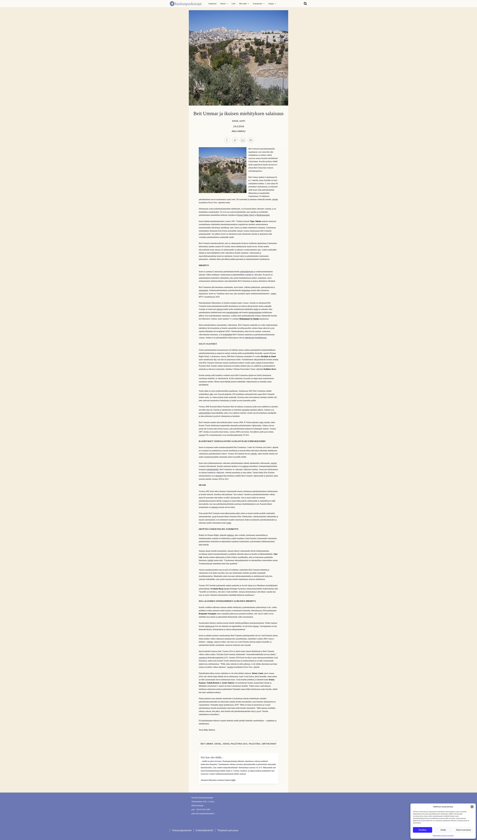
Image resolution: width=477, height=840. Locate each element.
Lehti (233, 4)
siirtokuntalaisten (255, 312)
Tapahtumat (212, 4)
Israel (218, 744)
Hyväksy (422, 830)
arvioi (214, 516)
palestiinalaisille (212, 469)
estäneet (245, 466)
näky (211, 394)
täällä (233, 780)
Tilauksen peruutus (227, 830)
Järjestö (222, 4)
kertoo (258, 363)
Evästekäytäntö (204, 830)
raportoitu (245, 410)
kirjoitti (210, 560)
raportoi (202, 435)
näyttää (275, 199)
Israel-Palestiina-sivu (235, 744)
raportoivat (203, 658)
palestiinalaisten (232, 312)
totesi (221, 705)
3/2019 (235, 121)
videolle (254, 454)
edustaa (256, 626)
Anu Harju (238, 131)
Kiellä (443, 830)
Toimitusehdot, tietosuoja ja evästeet (443, 835)
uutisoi (273, 294)
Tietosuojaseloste (182, 830)
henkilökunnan (261, 338)
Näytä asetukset (463, 830)
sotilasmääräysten (247, 272)
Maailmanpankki (263, 215)
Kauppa (271, 4)
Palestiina (254, 744)
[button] (472, 806)
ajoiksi (255, 309)
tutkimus (230, 535)
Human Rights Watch (245, 215)
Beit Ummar (207, 744)
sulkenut (219, 309)
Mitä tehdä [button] (243, 4)
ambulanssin (249, 338)
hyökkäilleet (227, 334)
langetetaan (245, 290)
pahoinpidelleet (205, 413)
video (261, 422)
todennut (214, 507)
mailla (228, 523)
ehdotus (210, 642)
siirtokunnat (209, 626)
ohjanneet (219, 476)
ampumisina (203, 290)
